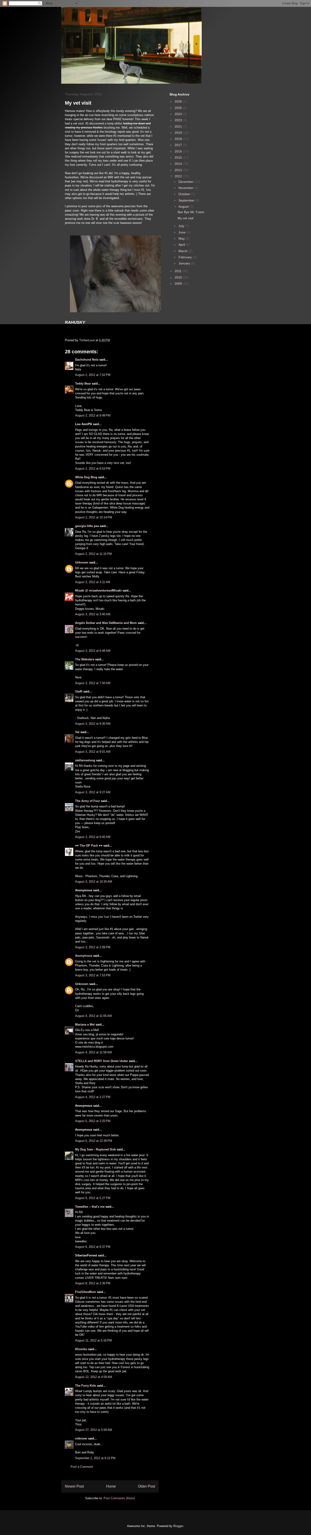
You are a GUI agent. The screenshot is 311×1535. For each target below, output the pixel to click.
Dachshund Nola (86, 359)
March (183, 251)
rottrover (81, 1438)
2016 (179, 151)
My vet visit (186, 218)
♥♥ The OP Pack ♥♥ (88, 845)
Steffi (78, 691)
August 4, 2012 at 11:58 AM (93, 1052)
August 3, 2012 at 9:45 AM (92, 837)
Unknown (81, 562)
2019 (179, 132)
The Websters (84, 659)
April (182, 244)
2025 (179, 108)
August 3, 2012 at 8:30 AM (92, 723)
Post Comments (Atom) (119, 1498)
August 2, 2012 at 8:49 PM (92, 415)
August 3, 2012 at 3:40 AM (92, 614)
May (182, 238)
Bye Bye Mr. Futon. (191, 212)
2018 (179, 139)
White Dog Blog (86, 477)
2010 (179, 277)
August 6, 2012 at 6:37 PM (92, 1246)
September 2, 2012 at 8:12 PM (95, 1458)
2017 (179, 145)
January (184, 263)
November (186, 188)
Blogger (178, 1526)
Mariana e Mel (85, 1024)
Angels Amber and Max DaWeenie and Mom (106, 623)
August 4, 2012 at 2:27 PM (92, 1097)
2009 (179, 283)
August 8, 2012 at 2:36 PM (92, 1283)
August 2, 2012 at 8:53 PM (92, 468)
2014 (179, 163)
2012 (179, 176)
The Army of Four (87, 801)
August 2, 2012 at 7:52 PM (92, 375)
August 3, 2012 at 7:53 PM (92, 975)
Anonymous (83, 955)
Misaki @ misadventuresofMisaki (98, 590)
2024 (179, 114)
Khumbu (81, 1349)
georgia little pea (87, 526)
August (183, 206)
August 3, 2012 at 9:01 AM (92, 751)
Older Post (146, 1486)
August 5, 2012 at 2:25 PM (92, 1121)
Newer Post (74, 1486)
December (186, 181)
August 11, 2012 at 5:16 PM (93, 1340)
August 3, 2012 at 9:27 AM (92, 792)
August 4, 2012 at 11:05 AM (93, 1016)
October (184, 194)
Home (111, 1486)
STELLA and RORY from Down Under (101, 1061)
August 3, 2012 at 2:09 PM (92, 947)
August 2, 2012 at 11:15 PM (93, 554)
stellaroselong (85, 760)
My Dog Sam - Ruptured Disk (95, 1149)
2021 (179, 126)
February (185, 257)
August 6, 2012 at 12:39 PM (93, 1140)
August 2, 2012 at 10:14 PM (93, 517)
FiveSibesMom (85, 1292)
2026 (179, 101)
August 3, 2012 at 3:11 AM (92, 582)
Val (77, 732)
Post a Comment (82, 1466)
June (182, 232)
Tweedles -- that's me (90, 1206)
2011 (178, 271)
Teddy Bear (83, 383)
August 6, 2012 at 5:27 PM (92, 1198)
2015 (179, 157)
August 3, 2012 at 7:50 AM (92, 683)
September (186, 200)
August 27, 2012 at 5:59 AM (93, 1430)
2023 (179, 120)
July (181, 226)
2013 (179, 170)
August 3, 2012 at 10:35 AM (93, 881)
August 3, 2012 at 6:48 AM (92, 650)
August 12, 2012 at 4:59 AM (93, 1377)
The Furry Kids (85, 1385)
